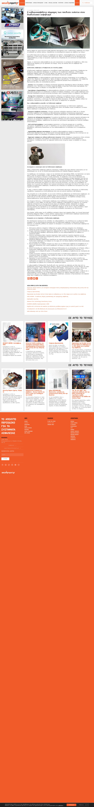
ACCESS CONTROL (74, 423)
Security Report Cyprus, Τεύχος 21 (12, 391)
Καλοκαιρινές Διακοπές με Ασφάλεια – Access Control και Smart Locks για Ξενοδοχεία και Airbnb (35, 392)
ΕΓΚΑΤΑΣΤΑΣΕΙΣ (74, 426)
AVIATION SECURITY (75, 434)
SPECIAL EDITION (53, 3)
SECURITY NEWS (51, 423)
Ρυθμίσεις (81, 805)
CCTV (72, 428)
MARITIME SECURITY (75, 433)
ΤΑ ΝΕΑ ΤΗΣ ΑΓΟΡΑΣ (52, 421)
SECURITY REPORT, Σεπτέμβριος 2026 (12, 344)
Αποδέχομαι (71, 805)
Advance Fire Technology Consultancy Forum (39, 301)
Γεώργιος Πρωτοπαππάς (33, 291)
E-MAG (45, 3)
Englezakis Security (32, 299)
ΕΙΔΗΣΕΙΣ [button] (22, 3)
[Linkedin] (6, 465)
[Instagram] (12, 465)
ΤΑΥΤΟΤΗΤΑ (60, 3)
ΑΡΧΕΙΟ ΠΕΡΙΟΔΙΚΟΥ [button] (38, 3)
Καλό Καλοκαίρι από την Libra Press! (37, 311)
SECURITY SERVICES (75, 431)
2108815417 (11, 445)
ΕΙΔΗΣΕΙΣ (26, 423)
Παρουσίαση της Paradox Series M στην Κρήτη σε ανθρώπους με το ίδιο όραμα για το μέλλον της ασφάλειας (56, 294)
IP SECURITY (73, 424)
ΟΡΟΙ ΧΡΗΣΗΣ (27, 433)
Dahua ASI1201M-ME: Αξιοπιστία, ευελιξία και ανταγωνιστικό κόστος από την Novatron (58, 392)
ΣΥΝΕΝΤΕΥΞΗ (73, 438)
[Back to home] (10, 3)
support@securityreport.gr (11, 448)
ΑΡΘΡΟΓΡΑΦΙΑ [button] (28, 3)
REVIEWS (72, 421)
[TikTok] (9, 465)
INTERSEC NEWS (51, 424)
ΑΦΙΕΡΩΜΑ (73, 436)
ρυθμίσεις (60, 805)
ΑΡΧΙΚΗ (17, 3)
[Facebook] (2, 465)
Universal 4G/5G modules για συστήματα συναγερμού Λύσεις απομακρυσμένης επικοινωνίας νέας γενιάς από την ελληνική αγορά (57, 288)
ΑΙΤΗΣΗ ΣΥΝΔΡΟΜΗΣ (69, 3)
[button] (92, 415)
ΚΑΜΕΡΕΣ (72, 429)
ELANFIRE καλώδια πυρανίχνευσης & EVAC (38, 304)
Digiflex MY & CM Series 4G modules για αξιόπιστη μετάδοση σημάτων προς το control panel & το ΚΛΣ (55, 306)
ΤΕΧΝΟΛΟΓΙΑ (73, 439)
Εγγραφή (5, 459)
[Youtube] (15, 465)
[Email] (19, 465)
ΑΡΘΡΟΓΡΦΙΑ (27, 424)
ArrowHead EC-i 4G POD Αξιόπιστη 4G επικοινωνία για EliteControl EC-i (47, 309)
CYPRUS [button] (77, 3)
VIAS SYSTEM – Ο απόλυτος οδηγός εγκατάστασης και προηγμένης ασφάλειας (47, 296)
